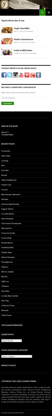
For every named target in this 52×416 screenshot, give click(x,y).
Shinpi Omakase (8, 257)
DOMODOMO (7, 247)
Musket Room (7, 243)
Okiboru (4, 267)
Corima (4, 189)
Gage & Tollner (7, 209)
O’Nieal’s (5, 286)
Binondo (4, 310)
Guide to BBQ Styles (23, 50)
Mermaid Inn (6, 228)
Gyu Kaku (5, 291)
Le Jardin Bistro (7, 214)
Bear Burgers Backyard (10, 194)
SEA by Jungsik (7, 271)
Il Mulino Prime (7, 305)
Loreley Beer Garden (9, 296)
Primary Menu (49, 12)
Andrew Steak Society (10, 204)
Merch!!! (5, 132)
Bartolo (4, 276)
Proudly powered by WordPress (12, 413)
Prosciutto (5, 151)
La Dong (4, 160)
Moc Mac (5, 300)
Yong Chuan (6, 315)
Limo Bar (5, 170)
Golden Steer (6, 252)
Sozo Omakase (7, 218)
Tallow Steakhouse (8, 180)
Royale (4, 175)
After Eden (5, 156)
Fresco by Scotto (8, 233)
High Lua (5, 281)
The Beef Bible (7, 134)
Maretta (4, 199)
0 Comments (28, 31)
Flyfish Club (6, 185)
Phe (3, 165)
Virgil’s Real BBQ (21, 28)
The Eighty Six (7, 262)
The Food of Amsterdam (11, 223)
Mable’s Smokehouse (23, 39)
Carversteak (6, 238)
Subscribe (7, 103)
